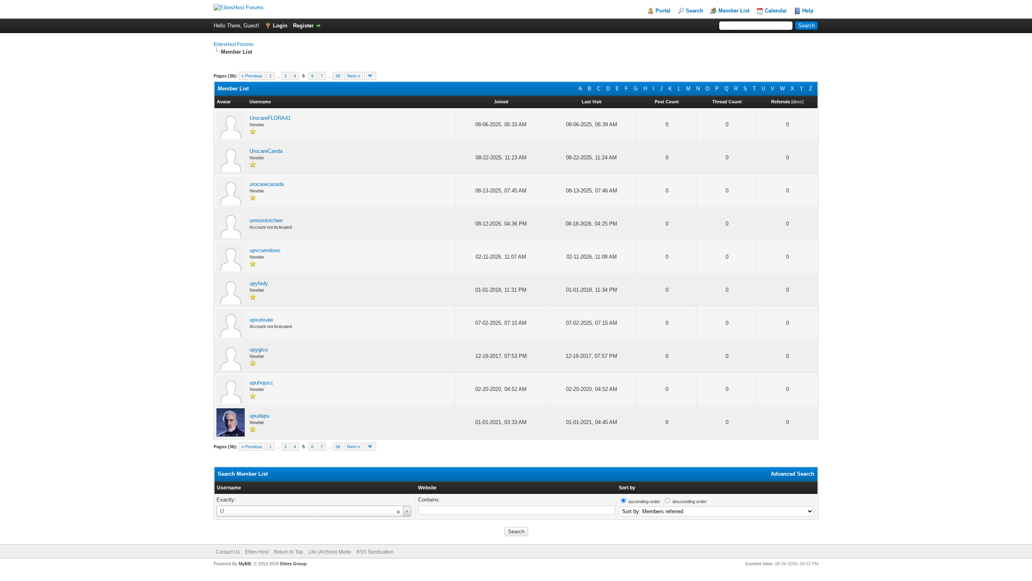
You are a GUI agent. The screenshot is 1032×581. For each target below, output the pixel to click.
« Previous (251, 75)
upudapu (259, 416)
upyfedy (259, 283)
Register (303, 26)
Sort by (627, 488)
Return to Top (288, 552)
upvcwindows (265, 250)
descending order (689, 501)
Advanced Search (792, 474)
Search (694, 11)
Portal (662, 11)
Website (427, 488)
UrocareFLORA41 (270, 118)
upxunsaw (261, 320)
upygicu (259, 350)
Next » (353, 75)
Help (808, 11)
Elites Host (256, 552)
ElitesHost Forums (234, 44)
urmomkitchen (266, 220)
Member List (733, 11)
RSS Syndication (374, 552)
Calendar (776, 11)
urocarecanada (267, 184)
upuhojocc (261, 383)
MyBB (245, 563)
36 (337, 75)
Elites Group (293, 563)
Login (280, 26)
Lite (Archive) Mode (329, 552)
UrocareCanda (266, 151)
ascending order (644, 501)
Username (229, 488)
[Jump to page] (370, 76)
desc (797, 101)
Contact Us (228, 552)
